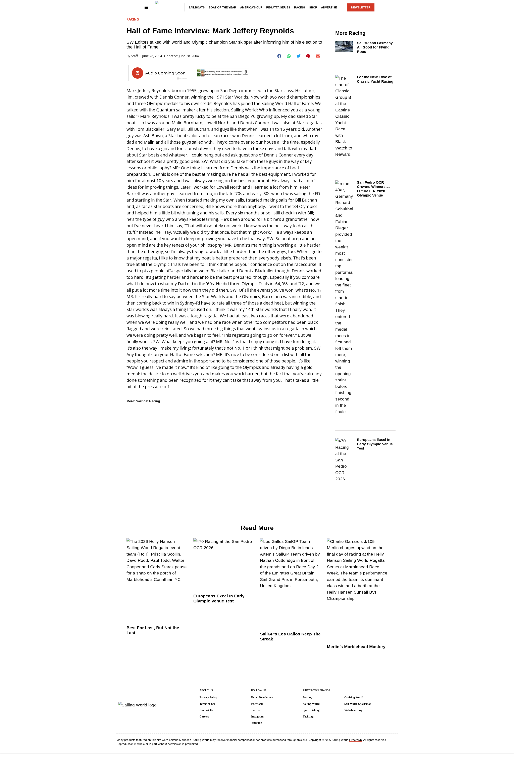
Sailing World (311, 703)
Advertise (329, 7)
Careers (204, 716)
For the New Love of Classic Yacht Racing (375, 79)
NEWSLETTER (360, 7)
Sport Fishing (311, 710)
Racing (299, 7)
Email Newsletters (262, 697)
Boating (307, 697)
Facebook (257, 703)
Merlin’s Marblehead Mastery (356, 646)
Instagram (257, 716)
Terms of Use (207, 703)
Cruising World (353, 697)
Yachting (308, 716)
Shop (313, 7)
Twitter (255, 710)
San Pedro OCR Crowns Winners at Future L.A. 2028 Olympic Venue (373, 189)
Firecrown (355, 739)
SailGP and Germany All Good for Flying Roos (375, 47)
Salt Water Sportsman (357, 703)
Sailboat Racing (148, 401)
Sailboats (197, 7)
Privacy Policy (208, 697)
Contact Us (206, 710)
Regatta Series (278, 7)
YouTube (256, 722)
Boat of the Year (222, 7)
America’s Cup (251, 7)
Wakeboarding (353, 710)
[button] (279, 56)
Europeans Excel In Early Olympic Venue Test (375, 444)
